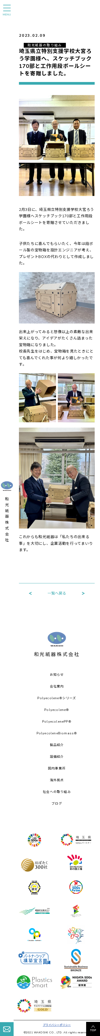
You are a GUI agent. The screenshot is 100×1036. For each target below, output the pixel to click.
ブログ (56, 803)
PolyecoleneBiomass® (57, 733)
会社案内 (57, 686)
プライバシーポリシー (57, 1025)
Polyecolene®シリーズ (56, 698)
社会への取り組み (57, 792)
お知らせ (57, 675)
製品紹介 (57, 745)
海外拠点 (57, 780)
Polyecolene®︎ (56, 710)
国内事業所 (57, 768)
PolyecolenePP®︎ (56, 721)
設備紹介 (57, 757)
